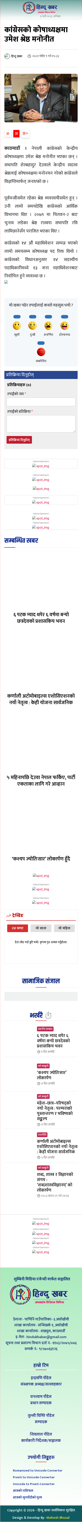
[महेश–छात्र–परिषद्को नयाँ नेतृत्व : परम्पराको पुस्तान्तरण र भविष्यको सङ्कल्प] (19, 1108)
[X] (41, 1309)
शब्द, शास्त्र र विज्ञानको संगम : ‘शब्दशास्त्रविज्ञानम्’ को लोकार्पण (55, 1182)
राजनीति (42, 1135)
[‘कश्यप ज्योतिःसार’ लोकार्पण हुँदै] (41, 823)
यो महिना (64, 928)
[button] (73, 8)
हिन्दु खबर (16, 56)
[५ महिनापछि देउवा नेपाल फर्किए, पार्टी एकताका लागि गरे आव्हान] (41, 742)
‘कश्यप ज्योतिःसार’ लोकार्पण (51, 1075)
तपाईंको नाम (16, 394)
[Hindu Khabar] (41, 7)
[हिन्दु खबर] (7, 56)
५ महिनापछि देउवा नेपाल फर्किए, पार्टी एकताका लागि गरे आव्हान (41, 780)
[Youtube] (51, 1309)
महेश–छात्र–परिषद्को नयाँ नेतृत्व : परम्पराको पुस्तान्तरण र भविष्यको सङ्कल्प (55, 1111)
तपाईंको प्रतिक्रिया (20, 411)
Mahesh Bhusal (58, 1518)
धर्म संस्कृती (43, 1066)
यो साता (41, 928)
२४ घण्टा (17, 928)
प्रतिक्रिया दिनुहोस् (19, 440)
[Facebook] (31, 1309)
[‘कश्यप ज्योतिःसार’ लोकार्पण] (19, 1074)
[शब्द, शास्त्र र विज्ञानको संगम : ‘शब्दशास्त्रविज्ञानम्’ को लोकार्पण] (19, 1180)
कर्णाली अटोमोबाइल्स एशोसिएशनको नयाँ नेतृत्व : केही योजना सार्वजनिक (41, 699)
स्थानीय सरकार (45, 1029)
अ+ (25, 134)
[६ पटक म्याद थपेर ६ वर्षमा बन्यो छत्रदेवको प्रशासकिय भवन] (41, 579)
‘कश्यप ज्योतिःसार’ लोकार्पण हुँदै (41, 859)
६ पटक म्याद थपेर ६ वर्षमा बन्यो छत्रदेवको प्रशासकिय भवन (41, 618)
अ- (8, 134)
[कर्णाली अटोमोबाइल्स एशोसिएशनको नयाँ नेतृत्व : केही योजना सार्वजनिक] (41, 660)
